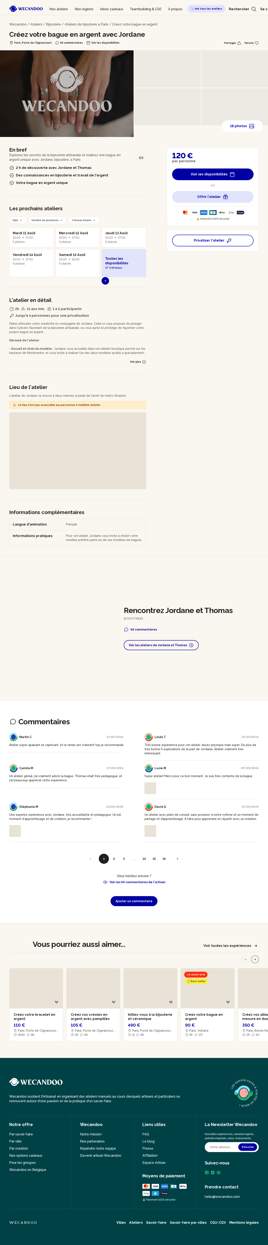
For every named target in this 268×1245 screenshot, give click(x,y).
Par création (18, 1148)
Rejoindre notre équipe (98, 1148)
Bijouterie (53, 24)
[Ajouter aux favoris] (56, 1002)
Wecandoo (18, 24)
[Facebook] (207, 1172)
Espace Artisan (154, 1163)
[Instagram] (213, 1172)
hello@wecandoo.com (222, 1197)
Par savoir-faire (21, 1134)
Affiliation (149, 1156)
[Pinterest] (218, 1172)
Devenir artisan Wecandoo (100, 1156)
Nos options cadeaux (25, 1156)
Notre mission (91, 1134)
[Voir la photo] (150, 788)
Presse (147, 1148)
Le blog (148, 1141)
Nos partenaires (92, 1141)
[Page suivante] (178, 859)
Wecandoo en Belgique (27, 1170)
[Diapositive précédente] (246, 959)
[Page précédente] (90, 859)
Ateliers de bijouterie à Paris (86, 24)
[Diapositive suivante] (255, 959)
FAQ (145, 1134)
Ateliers (36, 24)
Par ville (15, 1141)
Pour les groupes (22, 1163)
